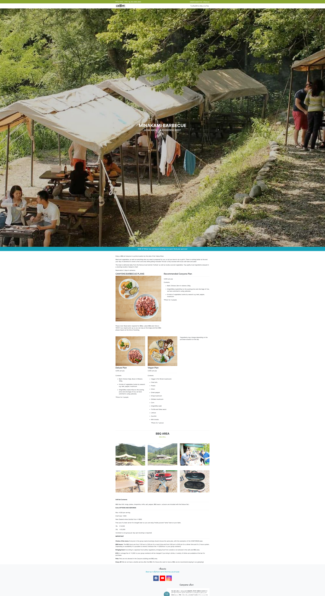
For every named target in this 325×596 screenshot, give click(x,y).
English (196, 2)
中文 (200, 2)
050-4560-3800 (136, 2)
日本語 (192, 2)
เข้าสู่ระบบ (206, 2)
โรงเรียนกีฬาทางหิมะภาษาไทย (199, 6)
